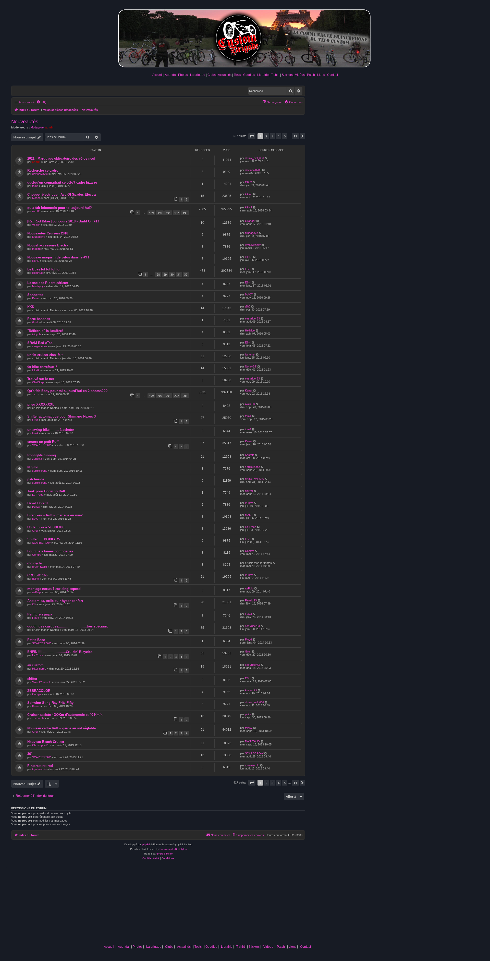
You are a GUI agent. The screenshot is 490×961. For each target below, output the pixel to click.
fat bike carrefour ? (42, 367)
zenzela (37, 458)
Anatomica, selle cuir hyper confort (55, 601)
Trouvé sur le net (40, 379)
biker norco (39, 668)
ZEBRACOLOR (38, 691)
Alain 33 (250, 404)
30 (172, 274)
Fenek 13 (251, 600)
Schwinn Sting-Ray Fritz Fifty (50, 703)
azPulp (36, 592)
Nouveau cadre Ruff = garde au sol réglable (61, 728)
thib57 (248, 727)
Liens (321, 75)
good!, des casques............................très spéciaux (67, 626)
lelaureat (37, 272)
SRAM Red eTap (40, 343)
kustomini (251, 690)
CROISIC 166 (37, 575)
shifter (32, 679)
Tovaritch (38, 718)
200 (159, 396)
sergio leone (39, 346)
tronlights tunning (41, 455)
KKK (30, 307)
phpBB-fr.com (165, 853)
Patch (311, 75)
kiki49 (248, 194)
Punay (36, 506)
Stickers (287, 75)
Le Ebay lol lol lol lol (43, 269)
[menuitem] (41, 102)
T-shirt (275, 75)
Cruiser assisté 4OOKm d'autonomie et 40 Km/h (65, 715)
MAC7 (249, 294)
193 (185, 213)
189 (151, 213)
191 (168, 213)
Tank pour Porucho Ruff (46, 491)
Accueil (157, 75)
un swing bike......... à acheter (50, 430)
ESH (248, 268)
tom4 (35, 185)
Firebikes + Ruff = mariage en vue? (55, 515)
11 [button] (295, 136)
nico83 (36, 211)
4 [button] (278, 136)
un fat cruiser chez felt (45, 355)
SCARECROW (41, 445)
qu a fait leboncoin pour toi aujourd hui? (59, 208)
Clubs (211, 75)
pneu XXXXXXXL (40, 404)
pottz (248, 714)
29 (165, 274)
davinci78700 (40, 173)
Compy (36, 554)
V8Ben (36, 224)
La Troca (37, 494)
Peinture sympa (39, 614)
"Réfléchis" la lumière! (45, 331)
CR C (248, 182)
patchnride (35, 479)
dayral (249, 490)
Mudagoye (37, 127)
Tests (237, 75)
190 (159, 213)
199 (151, 396)
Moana (36, 197)
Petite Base (36, 640)
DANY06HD (252, 741)
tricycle (36, 334)
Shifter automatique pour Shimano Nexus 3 (61, 416)
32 (185, 274)
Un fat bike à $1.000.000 (45, 527)
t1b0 (247, 306)
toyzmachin (39, 769)
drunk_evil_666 (254, 158)
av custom (35, 665)
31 (178, 274)
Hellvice (250, 330)
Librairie (263, 75)
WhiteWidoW (253, 244)
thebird (36, 248)
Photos (183, 75)
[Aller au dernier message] (266, 158)
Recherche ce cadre (42, 170)
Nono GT (250, 366)
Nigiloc (33, 467)
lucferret (250, 354)
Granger (250, 220)
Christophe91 (40, 745)
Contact (332, 75)
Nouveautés (24, 121)
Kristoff (249, 454)
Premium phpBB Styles (173, 849)
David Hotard (37, 503)
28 (158, 274)
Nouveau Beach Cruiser (45, 742)
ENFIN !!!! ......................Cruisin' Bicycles (59, 652)
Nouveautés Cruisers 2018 (47, 233)
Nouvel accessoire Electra (47, 245)
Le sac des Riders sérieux (47, 283)
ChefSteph (38, 382)
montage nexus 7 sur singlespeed (54, 589)
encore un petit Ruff (42, 442)
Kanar (36, 298)
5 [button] (285, 136)
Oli (33, 604)
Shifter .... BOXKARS (43, 539)
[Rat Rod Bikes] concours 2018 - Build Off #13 (63, 221)
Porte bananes (38, 319)
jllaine (35, 578)
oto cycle (34, 563)
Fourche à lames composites (50, 551)
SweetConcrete (41, 682)
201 (168, 396)
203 (185, 396)
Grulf (35, 322)
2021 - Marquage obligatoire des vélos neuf (61, 158)
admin (49, 127)
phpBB (146, 844)
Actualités (224, 75)
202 (176, 396)
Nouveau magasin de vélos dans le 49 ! (58, 257)
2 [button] (266, 136)
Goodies (249, 75)
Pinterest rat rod (40, 766)
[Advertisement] (207, 904)
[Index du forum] (245, 37)
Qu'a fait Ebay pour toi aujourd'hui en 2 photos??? (67, 391)
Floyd (35, 617)
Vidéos (300, 75)
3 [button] (272, 136)
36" (29, 754)
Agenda (170, 75)
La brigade (197, 75)
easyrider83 (252, 318)
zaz (34, 394)
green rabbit (39, 566)
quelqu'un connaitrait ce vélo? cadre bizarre (62, 182)
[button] (251, 136)
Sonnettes (35, 295)
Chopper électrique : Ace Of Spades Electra (61, 194)
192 (176, 213)
